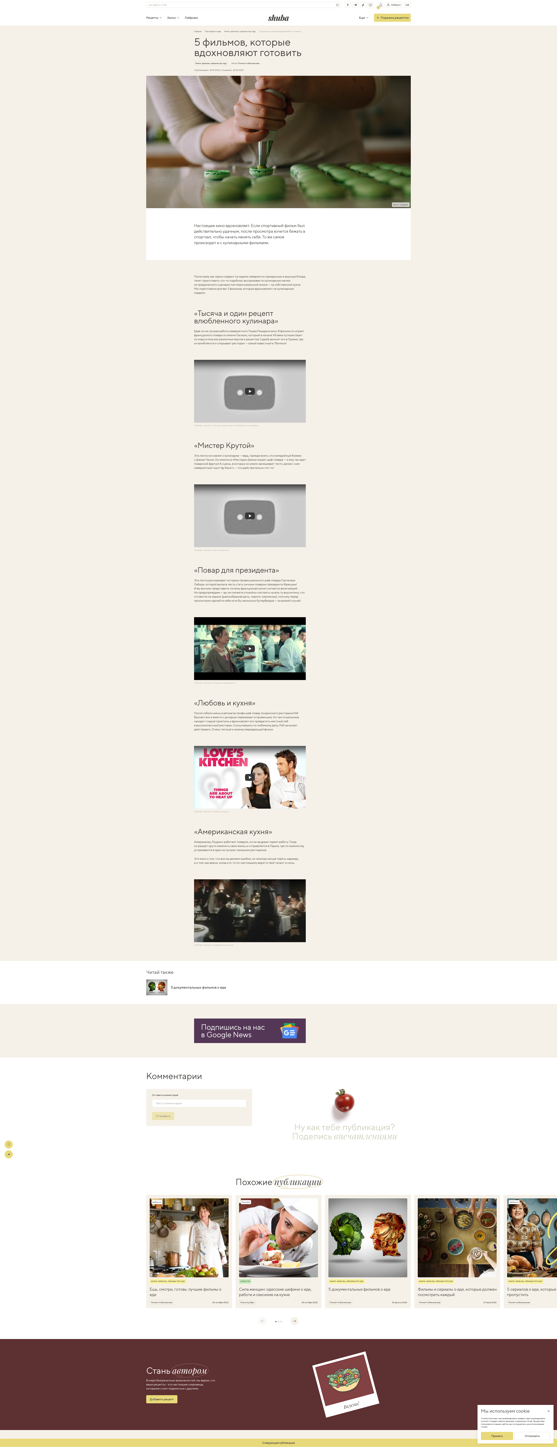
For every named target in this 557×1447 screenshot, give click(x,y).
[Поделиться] (9, 1154)
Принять (497, 1436)
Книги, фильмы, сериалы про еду (240, 31)
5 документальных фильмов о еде (198, 987)
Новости (245, 1281)
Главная (198, 31)
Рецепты (152, 17)
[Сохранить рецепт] (9, 1144)
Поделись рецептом (395, 17)
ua (407, 4)
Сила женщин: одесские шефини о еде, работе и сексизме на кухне (275, 1292)
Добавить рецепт (162, 1399)
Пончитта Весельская (248, 63)
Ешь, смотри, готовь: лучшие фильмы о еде (185, 1292)
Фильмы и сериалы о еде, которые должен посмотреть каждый (457, 1292)
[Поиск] (337, 5)
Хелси (171, 17)
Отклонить (532, 1436)
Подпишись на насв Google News (233, 1030)
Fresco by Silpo (247, 1302)
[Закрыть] (548, 1411)
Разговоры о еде (213, 31)
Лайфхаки (191, 17)
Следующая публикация (278, 1442)
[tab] (275, 1321)
